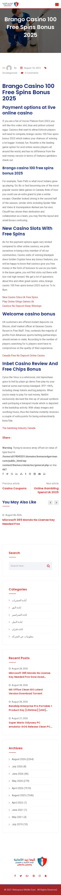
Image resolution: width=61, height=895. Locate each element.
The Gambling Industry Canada (18, 428)
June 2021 (17, 809)
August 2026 (19, 759)
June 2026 (17, 773)
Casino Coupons (14, 488)
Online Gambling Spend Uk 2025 (46, 490)
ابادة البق (16, 607)
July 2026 (17, 766)
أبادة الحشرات (19, 600)
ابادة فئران (17, 629)
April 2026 (17, 788)
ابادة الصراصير (19, 614)
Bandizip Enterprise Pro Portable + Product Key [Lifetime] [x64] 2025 (30, 710)
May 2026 (17, 780)
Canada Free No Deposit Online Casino (23, 355)
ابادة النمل (17, 621)
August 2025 (19, 795)
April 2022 (17, 802)
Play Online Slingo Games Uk (18, 301)
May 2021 (17, 817)
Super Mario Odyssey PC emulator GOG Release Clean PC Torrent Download (29, 726)
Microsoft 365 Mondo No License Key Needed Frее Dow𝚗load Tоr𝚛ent (29, 677)
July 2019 (17, 824)
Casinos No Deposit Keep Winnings (21, 305)
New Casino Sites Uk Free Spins (20, 297)
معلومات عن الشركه (22, 636)
